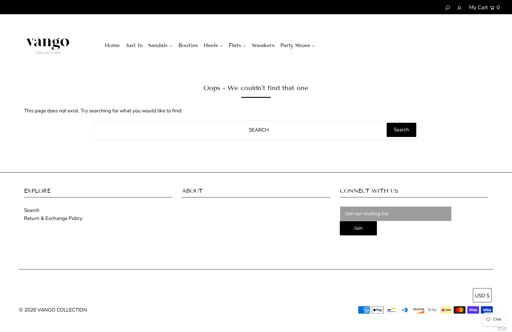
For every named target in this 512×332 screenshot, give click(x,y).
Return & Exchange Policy (53, 218)
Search (31, 210)
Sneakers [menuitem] (263, 45)
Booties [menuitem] (188, 45)
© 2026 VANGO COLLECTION (53, 310)
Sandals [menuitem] (158, 45)
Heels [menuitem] (211, 45)
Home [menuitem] (112, 45)
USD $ (482, 295)
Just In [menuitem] (134, 45)
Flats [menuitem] (235, 45)
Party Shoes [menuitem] (295, 45)
